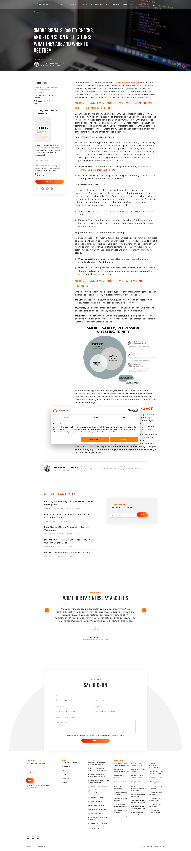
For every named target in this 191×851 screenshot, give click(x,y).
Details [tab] (95, 417)
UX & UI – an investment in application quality (67, 552)
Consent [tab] (66, 417)
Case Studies (87, 4)
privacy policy (91, 735)
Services (62, 4)
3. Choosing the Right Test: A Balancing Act (45, 102)
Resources (99, 4)
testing (140, 85)
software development (127, 82)
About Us (115, 4)
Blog (107, 4)
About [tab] (125, 417)
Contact (142, 5)
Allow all (124, 439)
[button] (47, 610)
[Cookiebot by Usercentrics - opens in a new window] (129, 410)
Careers (125, 4)
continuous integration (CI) (92, 169)
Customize (94, 439)
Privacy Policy (33, 787)
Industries (73, 4)
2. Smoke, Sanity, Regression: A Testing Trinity (46, 96)
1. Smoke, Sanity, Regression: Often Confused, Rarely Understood (45, 89)
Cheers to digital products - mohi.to (153, 846)
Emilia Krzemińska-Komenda (52, 63)
